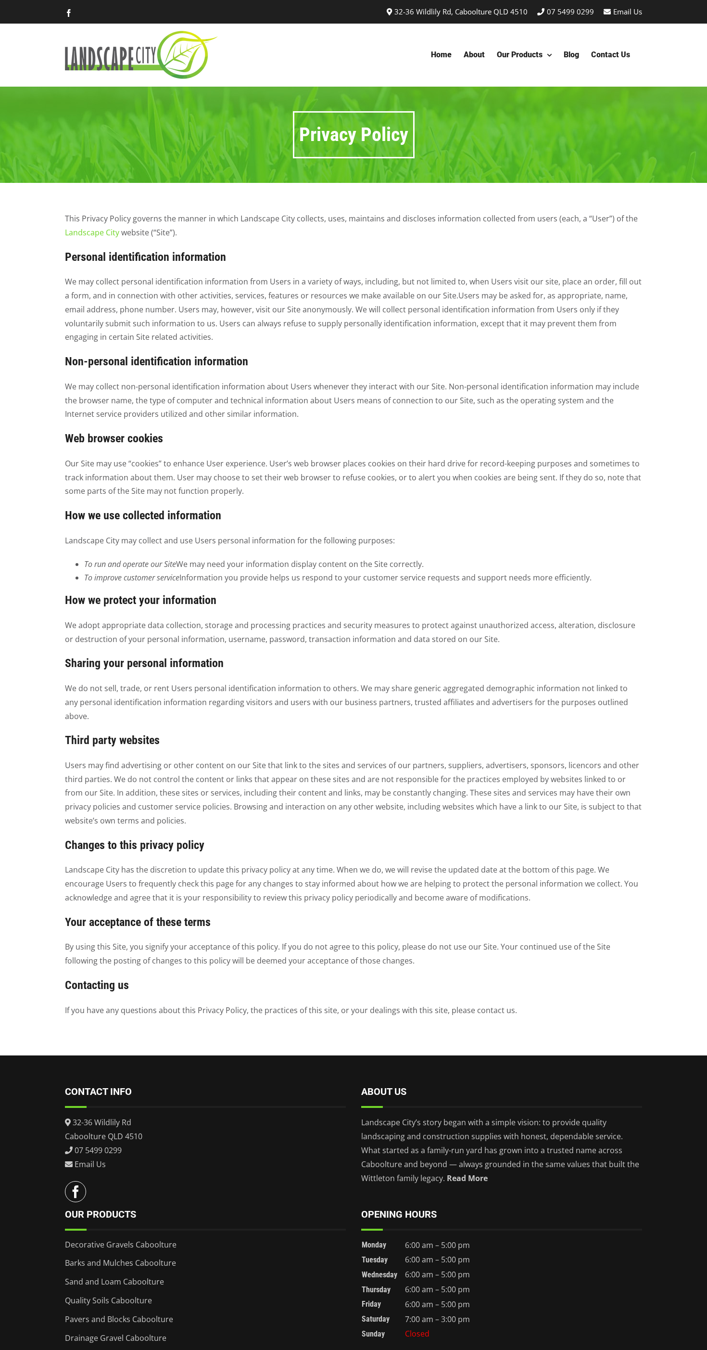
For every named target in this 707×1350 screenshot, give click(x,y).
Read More (467, 1178)
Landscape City (92, 232)
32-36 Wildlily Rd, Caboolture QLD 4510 (461, 11)
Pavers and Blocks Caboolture (119, 1319)
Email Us (627, 11)
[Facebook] (75, 1191)
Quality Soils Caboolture (108, 1300)
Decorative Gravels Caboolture (121, 1244)
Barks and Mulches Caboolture (120, 1263)
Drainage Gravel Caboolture (115, 1338)
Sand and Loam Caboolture (114, 1281)
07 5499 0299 (570, 11)
